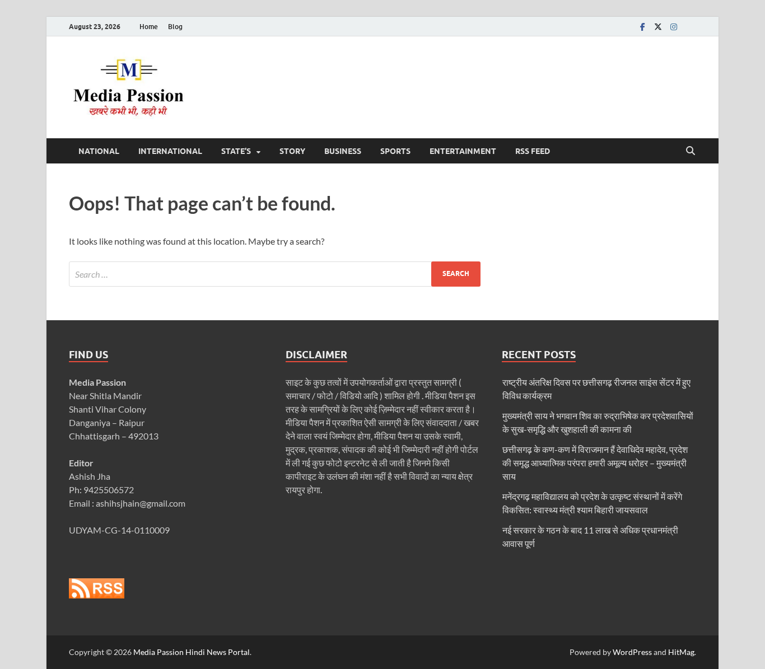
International (170, 151)
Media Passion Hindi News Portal (191, 652)
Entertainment (463, 151)
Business (342, 151)
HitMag (681, 652)
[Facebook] (642, 26)
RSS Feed (532, 151)
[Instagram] (673, 26)
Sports (395, 151)
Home (148, 26)
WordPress (632, 652)
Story (292, 151)
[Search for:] (275, 274)
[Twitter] (658, 26)
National (98, 151)
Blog (175, 26)
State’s (236, 151)
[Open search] (690, 151)
